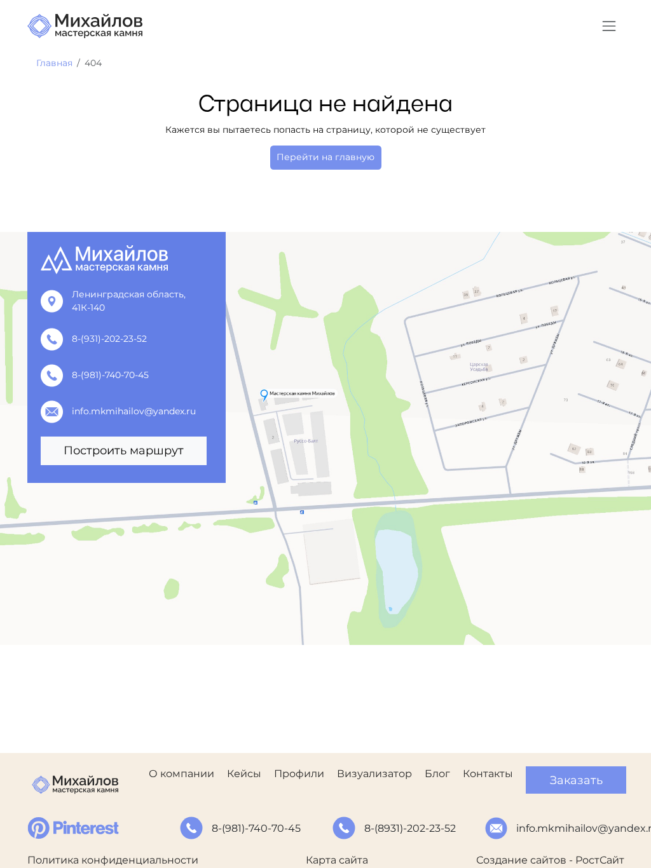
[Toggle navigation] (609, 25)
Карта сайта (337, 860)
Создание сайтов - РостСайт (550, 860)
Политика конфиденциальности (112, 860)
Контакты (488, 774)
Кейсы (244, 774)
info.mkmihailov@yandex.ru (134, 411)
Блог (437, 774)
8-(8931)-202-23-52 (410, 828)
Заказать (576, 780)
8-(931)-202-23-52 (109, 338)
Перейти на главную (325, 157)
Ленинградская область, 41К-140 (129, 300)
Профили (299, 774)
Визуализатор (374, 774)
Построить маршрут (124, 450)
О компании (181, 774)
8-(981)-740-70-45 (110, 375)
